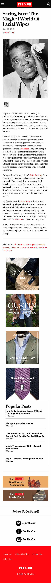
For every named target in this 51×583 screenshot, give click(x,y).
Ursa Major (24, 148)
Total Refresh (36, 175)
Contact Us (37, 554)
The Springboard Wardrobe (19, 423)
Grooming (40, 244)
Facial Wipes (29, 244)
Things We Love (17, 247)
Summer (6, 247)
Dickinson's (19, 244)
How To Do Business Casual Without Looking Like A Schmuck (24, 412)
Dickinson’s (25, 201)
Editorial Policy (22, 554)
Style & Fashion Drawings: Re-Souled (24, 458)
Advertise (7, 559)
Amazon (18, 219)
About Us (7, 554)
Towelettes (42, 247)
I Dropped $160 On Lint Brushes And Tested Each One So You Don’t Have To (25, 434)
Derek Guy (9, 32)
